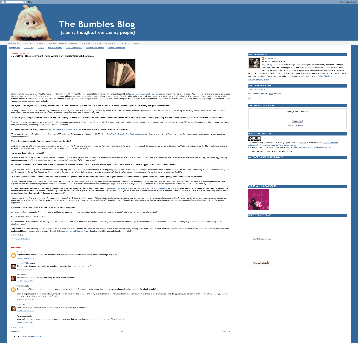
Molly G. (303, 143)
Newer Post (15, 331)
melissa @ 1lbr (23, 263)
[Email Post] (21, 235)
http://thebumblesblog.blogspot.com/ (317, 147)
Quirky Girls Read (325, 76)
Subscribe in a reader (257, 89)
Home (121, 331)
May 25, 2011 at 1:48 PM (25, 281)
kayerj (19, 251)
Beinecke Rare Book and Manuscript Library (135, 134)
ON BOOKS (25, 239)
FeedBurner (303, 125)
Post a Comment (17, 327)
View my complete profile (258, 80)
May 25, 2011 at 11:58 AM (25, 258)
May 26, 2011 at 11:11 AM (25, 311)
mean (271, 94)
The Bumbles (270, 58)
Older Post (226, 331)
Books (18, 239)
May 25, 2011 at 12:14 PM (25, 269)
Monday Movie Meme (116, 48)
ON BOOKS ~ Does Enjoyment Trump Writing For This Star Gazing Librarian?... (52, 56)
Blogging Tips (14, 48)
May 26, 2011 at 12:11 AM (25, 299)
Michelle (20, 286)
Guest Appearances (74, 48)
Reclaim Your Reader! (95, 48)
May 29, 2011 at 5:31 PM (25, 322)
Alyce (19, 274)
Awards (41, 48)
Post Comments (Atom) (31, 336)
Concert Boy (29, 48)
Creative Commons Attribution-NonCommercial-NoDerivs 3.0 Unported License (293, 144)
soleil (19, 304)
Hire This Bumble (55, 48)
